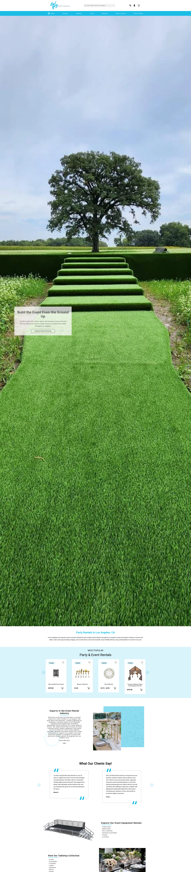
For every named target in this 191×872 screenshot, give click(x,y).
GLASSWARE (53, 861)
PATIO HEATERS (107, 831)
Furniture (65, 13)
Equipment (104, 13)
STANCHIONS (106, 827)
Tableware (79, 13)
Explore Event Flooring (43, 331)
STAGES (104, 835)
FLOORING (105, 837)
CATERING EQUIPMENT (109, 833)
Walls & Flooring (120, 13)
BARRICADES (106, 829)
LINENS (51, 865)
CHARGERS (52, 867)
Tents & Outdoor (138, 13)
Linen (91, 13)
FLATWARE (52, 863)
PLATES (51, 859)
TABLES (51, 869)
